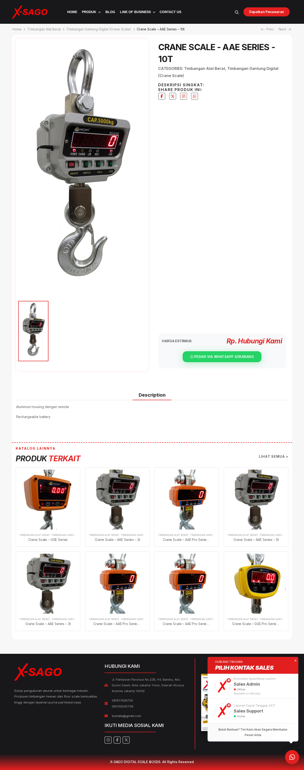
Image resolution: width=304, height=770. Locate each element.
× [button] (295, 661)
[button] (253, 686)
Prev (268, 29)
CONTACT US (170, 12)
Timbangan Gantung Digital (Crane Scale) (98, 29)
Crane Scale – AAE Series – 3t (48, 624)
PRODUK (89, 12)
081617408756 (122, 700)
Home (17, 29)
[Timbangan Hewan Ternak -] (30, 12)
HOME (72, 12)
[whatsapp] (194, 96)
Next (284, 29)
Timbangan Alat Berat (44, 29)
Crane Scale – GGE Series (48, 540)
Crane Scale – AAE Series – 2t (117, 540)
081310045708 (122, 706)
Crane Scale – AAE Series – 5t (256, 540)
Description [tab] (152, 395)
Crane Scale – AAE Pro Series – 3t (188, 624)
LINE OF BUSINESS (135, 12)
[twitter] (172, 96)
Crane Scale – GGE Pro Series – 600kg (262, 624)
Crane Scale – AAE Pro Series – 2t (119, 624)
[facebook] (161, 96)
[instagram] (183, 96)
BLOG (110, 12)
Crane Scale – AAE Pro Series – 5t (188, 540)
